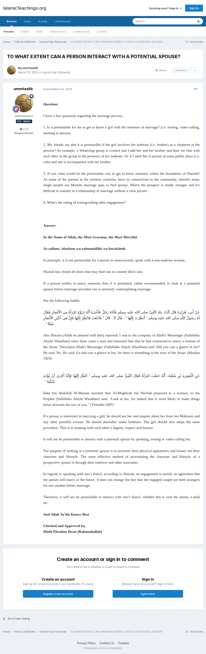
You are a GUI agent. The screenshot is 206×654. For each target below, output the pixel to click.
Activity (42, 21)
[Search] (198, 21)
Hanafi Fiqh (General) (56, 72)
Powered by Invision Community (103, 648)
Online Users (58, 31)
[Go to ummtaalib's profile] (11, 70)
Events (25, 31)
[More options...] (196, 89)
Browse (11, 21)
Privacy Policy (86, 643)
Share (162, 70)
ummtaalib (30, 68)
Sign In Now (148, 593)
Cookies (123, 643)
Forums (9, 31)
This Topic (182, 21)
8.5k (25, 129)
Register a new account (58, 593)
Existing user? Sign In (164, 8)
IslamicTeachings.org (24, 8)
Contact (102, 31)
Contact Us (107, 643)
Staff (39, 31)
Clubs (27, 21)
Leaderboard (81, 31)
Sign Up (194, 8)
